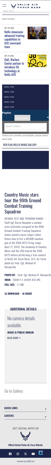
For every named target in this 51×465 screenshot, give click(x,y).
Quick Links (11, 408)
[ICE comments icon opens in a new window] (41, 453)
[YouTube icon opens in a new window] (33, 454)
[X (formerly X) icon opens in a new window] (25, 454)
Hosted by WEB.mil (25, 461)
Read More (13, 338)
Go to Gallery (14, 391)
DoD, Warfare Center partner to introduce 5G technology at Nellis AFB (14, 67)
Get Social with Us (26, 428)
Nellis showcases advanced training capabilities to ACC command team (14, 39)
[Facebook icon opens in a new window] (10, 454)
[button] (4, 6)
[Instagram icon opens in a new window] (18, 454)
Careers (9, 416)
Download (13, 293)
